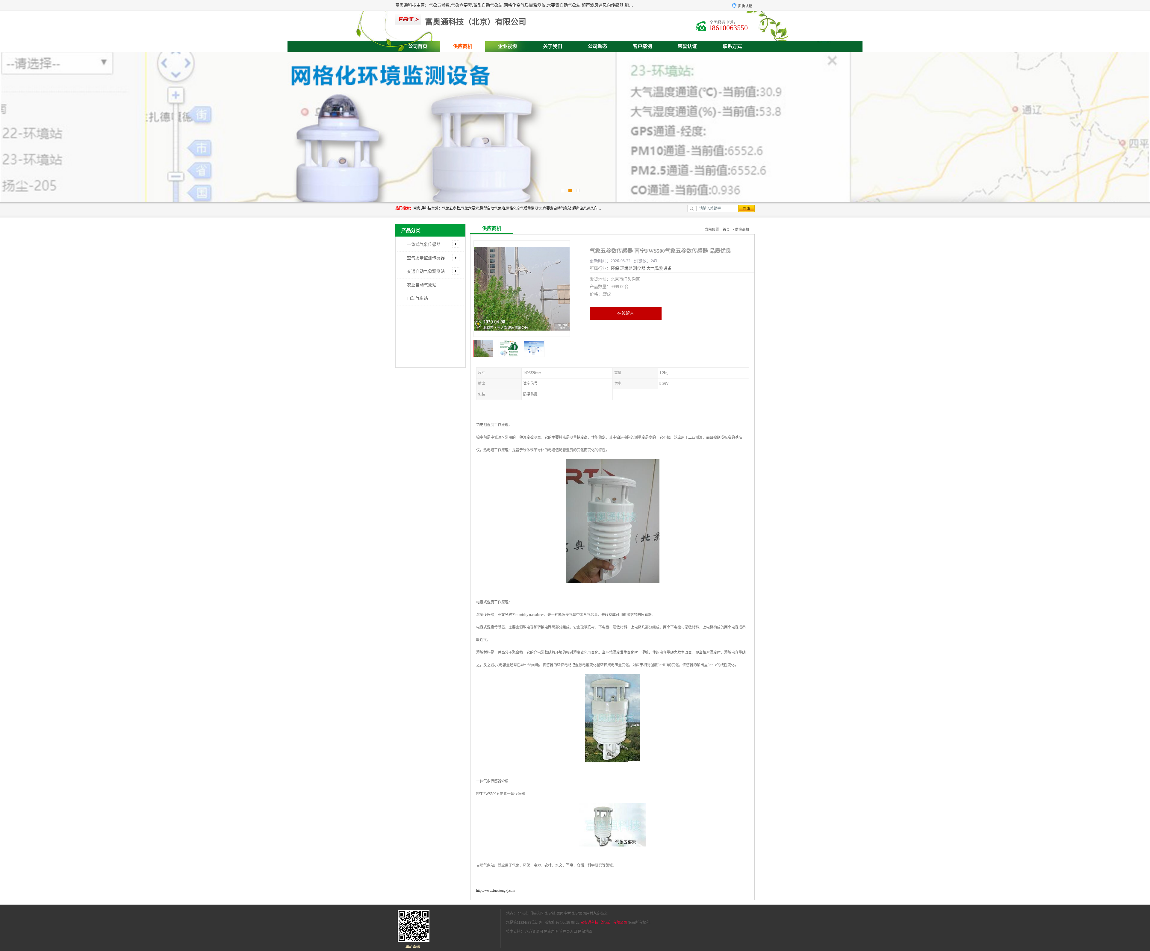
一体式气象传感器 (424, 244)
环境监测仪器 (632, 268)
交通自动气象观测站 (426, 271)
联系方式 (732, 46)
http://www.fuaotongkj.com (495, 890)
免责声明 (551, 931)
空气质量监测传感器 (426, 258)
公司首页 (417, 46)
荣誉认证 (687, 46)
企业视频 (507, 46)
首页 (726, 230)
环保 (615, 268)
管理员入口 (568, 931)
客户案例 (642, 46)
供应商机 (462, 46)
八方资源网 (534, 931)
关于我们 (552, 46)
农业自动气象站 (421, 285)
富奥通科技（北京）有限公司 (603, 922)
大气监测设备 (659, 268)
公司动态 (597, 46)
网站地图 (585, 931)
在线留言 (625, 313)
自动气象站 (417, 298)
